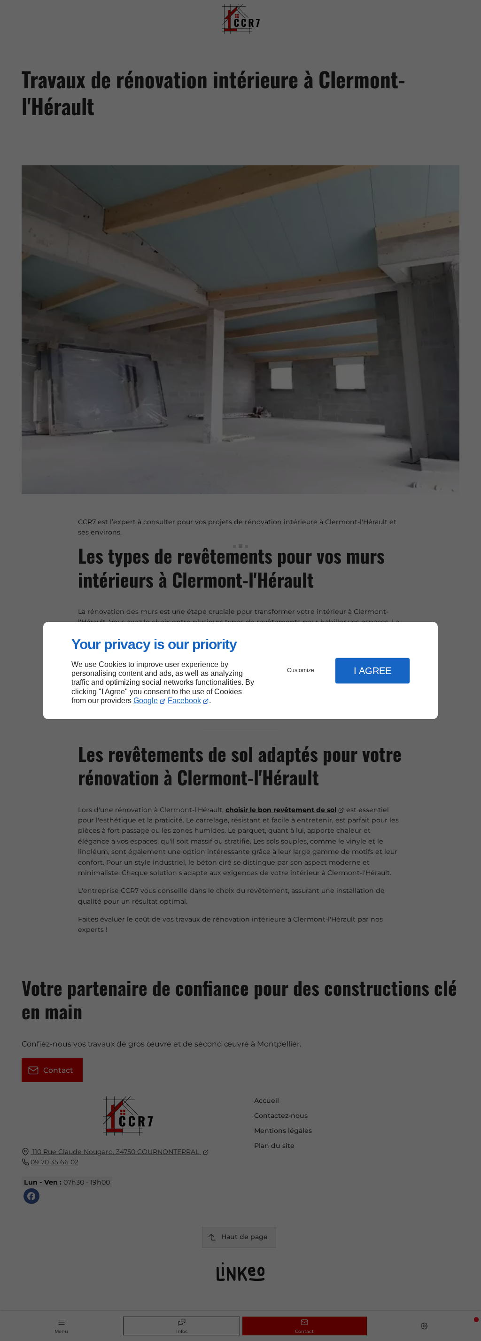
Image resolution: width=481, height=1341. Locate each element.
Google (145, 701)
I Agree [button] (372, 671)
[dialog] (240, 670)
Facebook (184, 701)
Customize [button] (300, 670)
